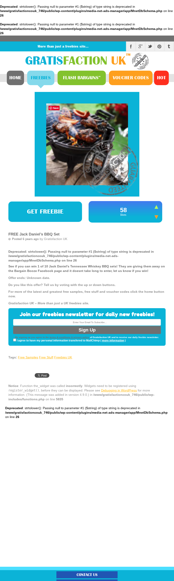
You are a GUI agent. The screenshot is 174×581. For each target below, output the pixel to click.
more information (113, 340)
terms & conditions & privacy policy (69, 337)
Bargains (81, 77)
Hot (161, 77)
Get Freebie (45, 212)
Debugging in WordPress (119, 390)
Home (15, 77)
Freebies (41, 77)
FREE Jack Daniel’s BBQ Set (34, 234)
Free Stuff (46, 357)
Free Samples (28, 357)
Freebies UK (63, 357)
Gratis (77, 61)
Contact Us (87, 575)
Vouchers (131, 77)
